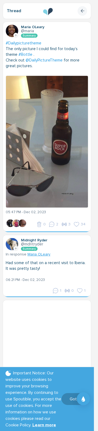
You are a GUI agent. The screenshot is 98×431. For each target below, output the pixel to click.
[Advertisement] (49, 337)
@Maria (27, 30)
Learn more (44, 425)
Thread (14, 11)
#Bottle (25, 54)
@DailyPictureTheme (44, 60)
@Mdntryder (32, 244)
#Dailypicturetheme (23, 43)
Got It (75, 399)
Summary (29, 35)
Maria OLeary (38, 254)
